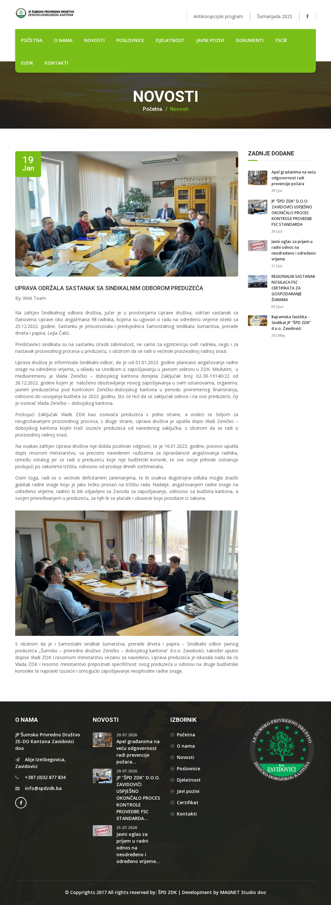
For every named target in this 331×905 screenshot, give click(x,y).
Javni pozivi (210, 40)
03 (273, 306)
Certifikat (187, 802)
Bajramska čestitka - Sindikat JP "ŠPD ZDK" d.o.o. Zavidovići (291, 322)
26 (273, 335)
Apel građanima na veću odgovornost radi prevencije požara (294, 177)
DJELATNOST (170, 40)
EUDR (27, 63)
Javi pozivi (188, 791)
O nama (63, 40)
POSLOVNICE (130, 40)
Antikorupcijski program (218, 16)
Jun (280, 306)
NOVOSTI (94, 40)
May (281, 335)
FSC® (281, 40)
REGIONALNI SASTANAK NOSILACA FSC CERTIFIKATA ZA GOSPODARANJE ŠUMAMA (293, 288)
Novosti (179, 109)
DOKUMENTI (250, 40)
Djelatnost (189, 780)
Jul (280, 190)
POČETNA (31, 40)
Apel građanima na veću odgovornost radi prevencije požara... (138, 751)
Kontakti (56, 63)
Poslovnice (188, 768)
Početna (152, 109)
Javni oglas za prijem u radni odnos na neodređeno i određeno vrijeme (294, 250)
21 (273, 265)
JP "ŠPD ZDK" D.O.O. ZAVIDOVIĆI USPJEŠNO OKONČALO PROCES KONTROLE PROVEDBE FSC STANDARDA (292, 212)
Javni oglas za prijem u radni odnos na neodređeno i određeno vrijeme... (138, 847)
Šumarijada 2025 (274, 16)
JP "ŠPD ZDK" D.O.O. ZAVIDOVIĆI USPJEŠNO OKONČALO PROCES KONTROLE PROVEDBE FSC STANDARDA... (138, 797)
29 (273, 190)
